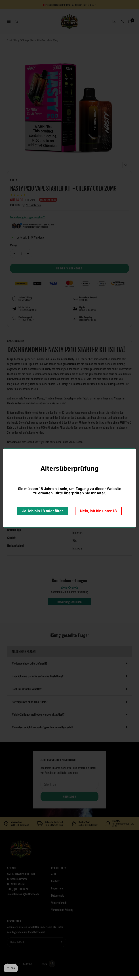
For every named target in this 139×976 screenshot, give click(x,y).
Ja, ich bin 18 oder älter (42, 511)
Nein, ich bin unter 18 (98, 511)
